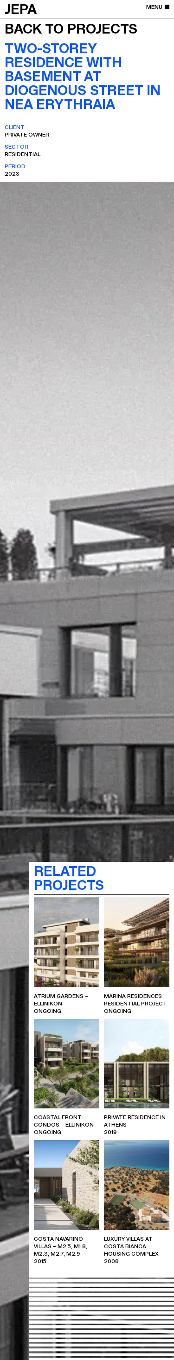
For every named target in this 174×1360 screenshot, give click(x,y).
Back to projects (71, 28)
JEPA (21, 8)
